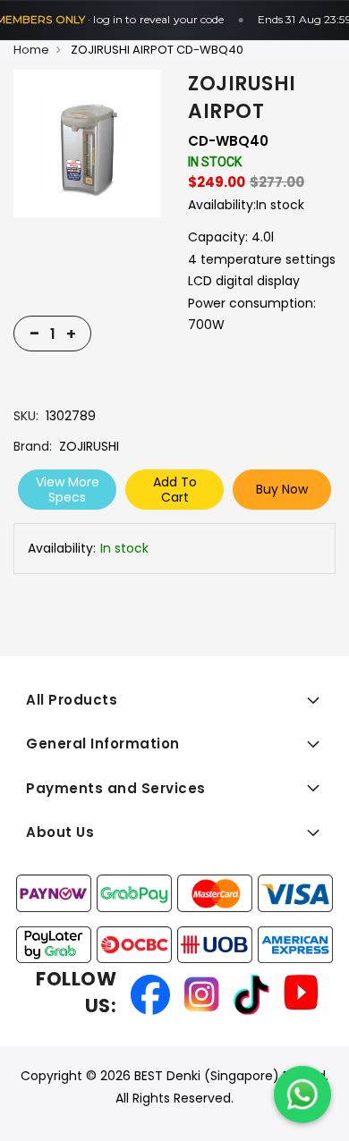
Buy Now (282, 489)
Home (31, 49)
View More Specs (67, 489)
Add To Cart (175, 489)
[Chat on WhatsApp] (302, 1094)
